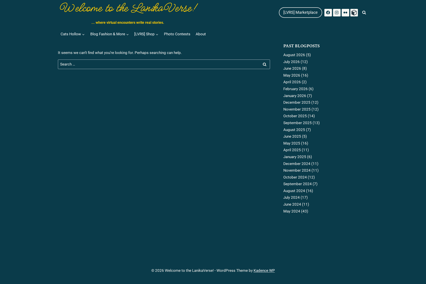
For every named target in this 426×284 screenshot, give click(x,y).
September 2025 (297, 123)
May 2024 (291, 211)
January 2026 (294, 95)
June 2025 (292, 136)
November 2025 (297, 109)
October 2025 (295, 116)
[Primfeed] (354, 12)
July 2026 (291, 62)
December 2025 (296, 102)
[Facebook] (328, 12)
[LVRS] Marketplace (300, 12)
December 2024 (296, 163)
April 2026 (292, 82)
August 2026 (294, 55)
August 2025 (294, 129)
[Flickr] (345, 12)
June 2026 (292, 68)
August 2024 (294, 191)
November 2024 (297, 170)
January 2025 (294, 157)
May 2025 (291, 143)
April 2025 (292, 150)
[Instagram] (337, 12)
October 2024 (295, 177)
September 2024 (297, 184)
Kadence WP (264, 270)
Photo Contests (177, 34)
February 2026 (295, 89)
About (201, 34)
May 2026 (291, 75)
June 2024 (292, 204)
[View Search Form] (364, 13)
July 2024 (291, 197)
